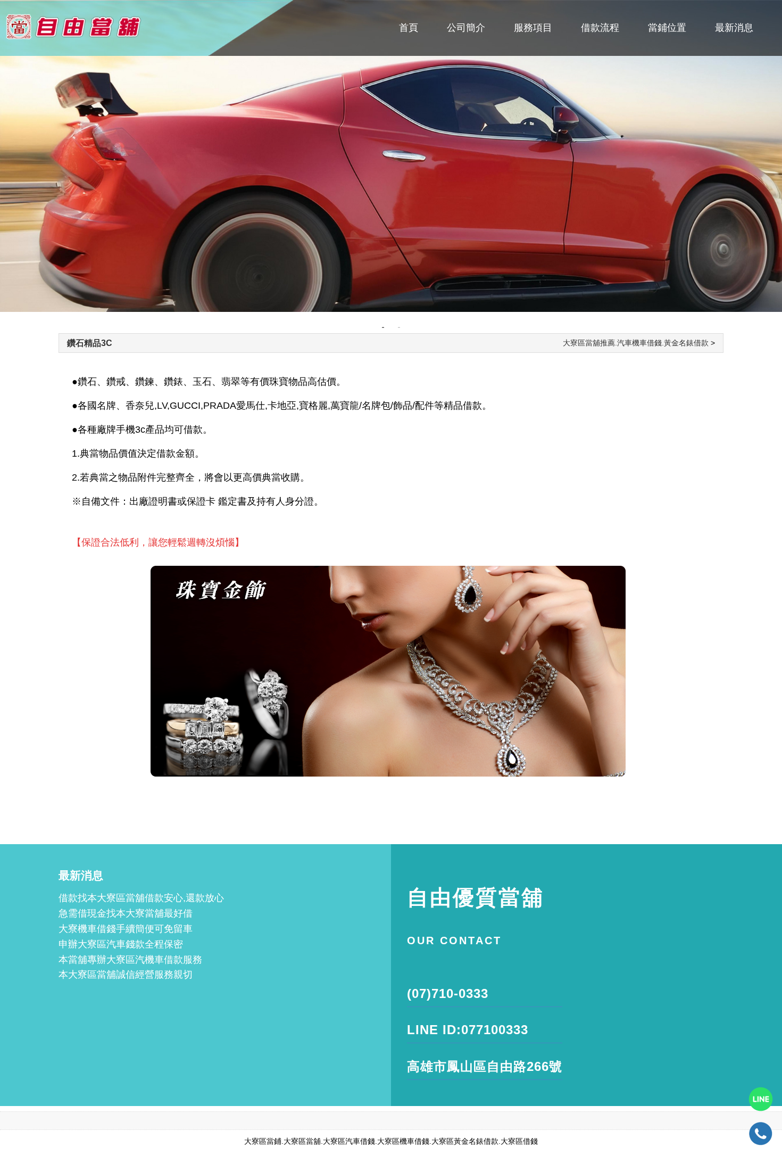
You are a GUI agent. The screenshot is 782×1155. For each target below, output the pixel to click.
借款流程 (600, 27)
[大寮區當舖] (391, 156)
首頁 (408, 27)
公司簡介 (466, 27)
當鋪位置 (667, 27)
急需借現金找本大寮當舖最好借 (126, 913)
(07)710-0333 (447, 993)
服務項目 (533, 27)
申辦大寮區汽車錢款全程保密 (121, 944)
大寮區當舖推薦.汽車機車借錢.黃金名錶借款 (636, 343)
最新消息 (734, 27)
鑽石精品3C (89, 343)
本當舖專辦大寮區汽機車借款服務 (130, 959)
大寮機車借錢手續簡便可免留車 (126, 928)
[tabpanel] (391, 156)
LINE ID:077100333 (467, 1029)
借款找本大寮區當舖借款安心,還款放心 (141, 898)
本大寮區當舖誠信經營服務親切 (126, 974)
